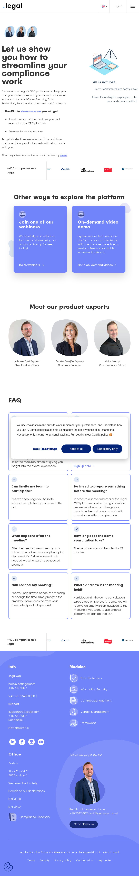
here (63, 155)
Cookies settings (45, 449)
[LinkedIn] (12, 742)
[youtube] (41, 742)
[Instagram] (31, 742)
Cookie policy (100, 434)
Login (117, 6)
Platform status (18, 728)
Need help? (15, 720)
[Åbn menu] (131, 6)
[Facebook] (22, 742)
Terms (31, 860)
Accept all (76, 449)
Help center (105, 860)
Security (44, 860)
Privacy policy (63, 860)
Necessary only (107, 449)
